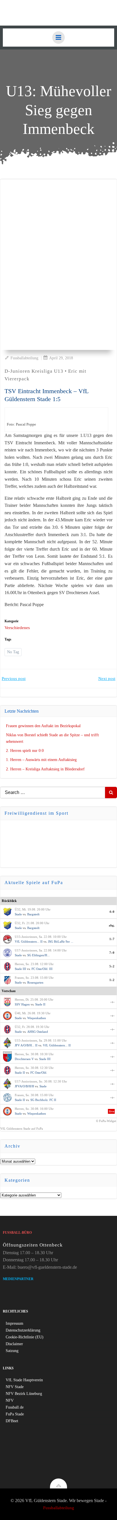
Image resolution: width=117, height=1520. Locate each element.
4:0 (112, 911)
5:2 (112, 966)
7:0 (112, 952)
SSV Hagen (22, 1004)
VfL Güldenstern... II (29, 941)
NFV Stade (15, 1387)
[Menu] (58, 37)
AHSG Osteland (37, 1031)
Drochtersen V (24, 1059)
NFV (10, 1400)
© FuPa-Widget (106, 1121)
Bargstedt (33, 914)
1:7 (112, 939)
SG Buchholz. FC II (43, 1100)
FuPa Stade (15, 1414)
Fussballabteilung (24, 358)
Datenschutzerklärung (23, 1330)
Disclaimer (14, 1344)
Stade (18, 914)
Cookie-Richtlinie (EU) (24, 1337)
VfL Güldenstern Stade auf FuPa (21, 1128)
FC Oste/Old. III (42, 969)
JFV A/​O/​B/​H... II (26, 1045)
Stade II (40, 1004)
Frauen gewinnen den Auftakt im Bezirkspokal (43, 726)
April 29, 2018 (61, 358)
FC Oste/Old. (38, 1072)
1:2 (112, 980)
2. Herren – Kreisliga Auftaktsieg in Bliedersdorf (45, 769)
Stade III (20, 969)
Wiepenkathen (36, 1018)
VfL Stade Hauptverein (24, 1380)
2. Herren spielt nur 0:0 (25, 750)
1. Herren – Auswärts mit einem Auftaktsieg (41, 760)
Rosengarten (35, 982)
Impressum (14, 1323)
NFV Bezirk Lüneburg (24, 1394)
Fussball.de (15, 1407)
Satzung (12, 1351)
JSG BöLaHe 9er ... (60, 941)
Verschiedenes (17, 627)
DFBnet (12, 1421)
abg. (112, 925)
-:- (112, 1001)
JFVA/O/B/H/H (24, 1086)
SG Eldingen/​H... (38, 955)
